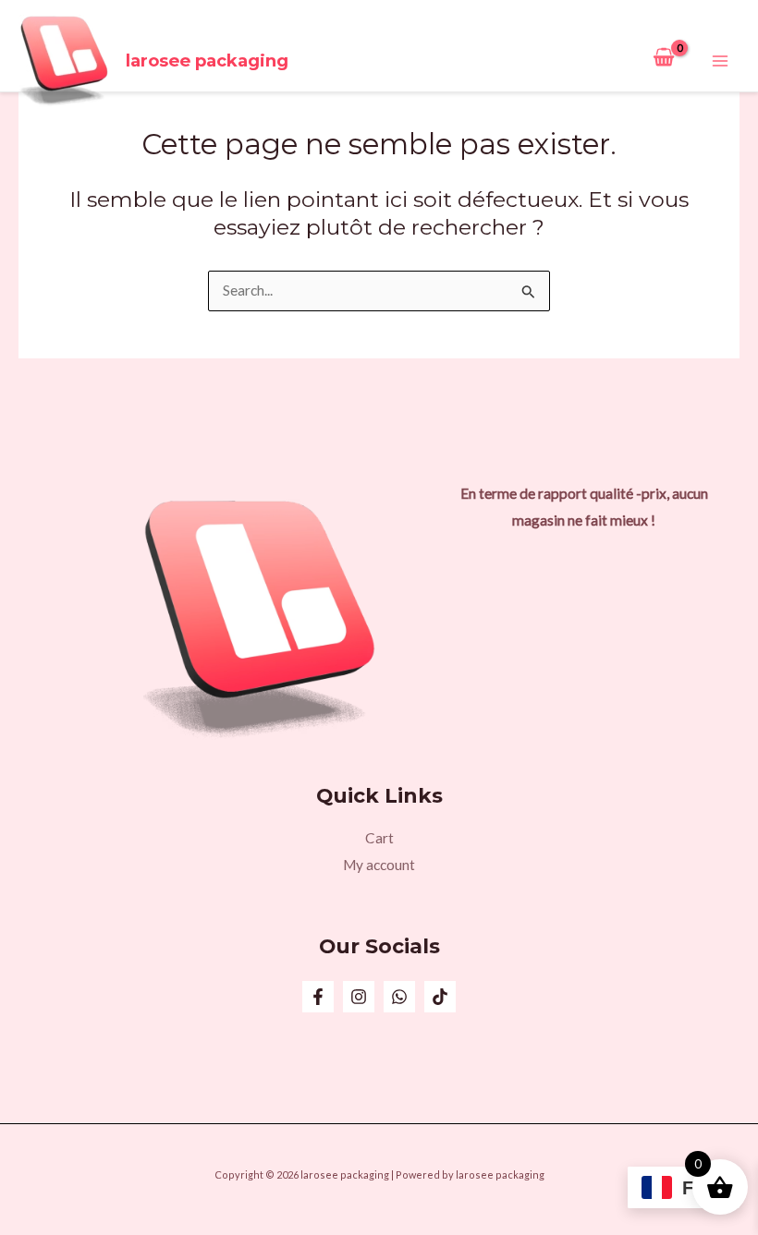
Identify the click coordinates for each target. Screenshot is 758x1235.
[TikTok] (440, 996)
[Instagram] (358, 996)
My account (379, 864)
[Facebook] (318, 996)
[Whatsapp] (399, 996)
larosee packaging (207, 60)
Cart (379, 837)
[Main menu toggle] (720, 61)
